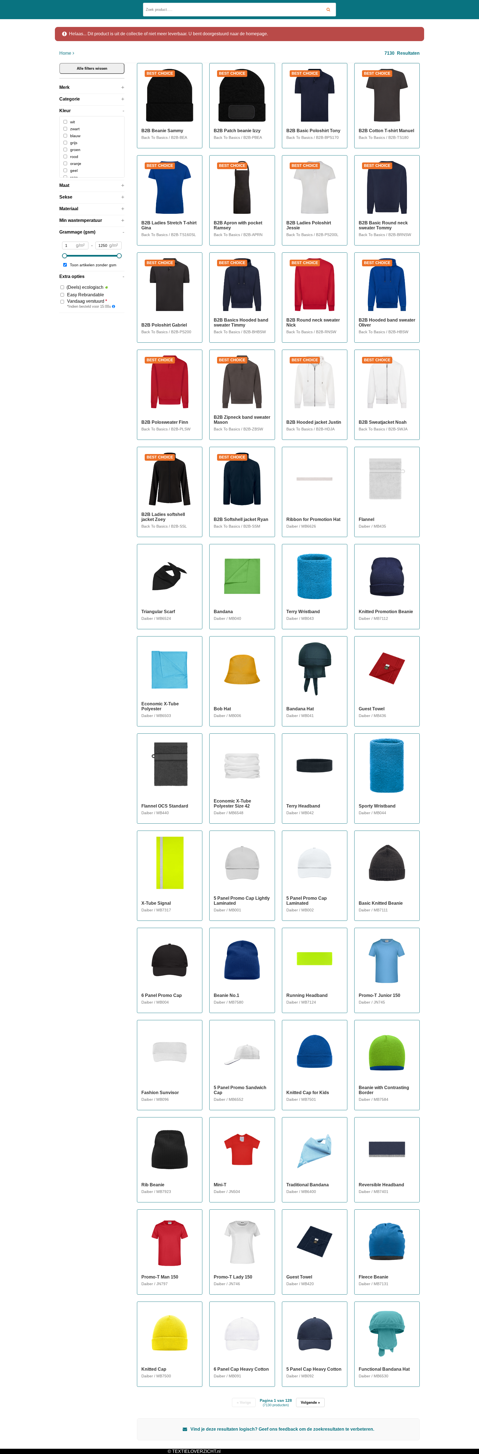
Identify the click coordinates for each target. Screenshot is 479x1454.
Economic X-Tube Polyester (160, 706)
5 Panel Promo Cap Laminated (306, 901)
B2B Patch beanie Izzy (237, 130)
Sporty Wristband (377, 806)
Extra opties (72, 276)
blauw (75, 136)
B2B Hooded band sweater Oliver (387, 322)
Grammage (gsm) (77, 232)
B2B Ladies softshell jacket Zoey (163, 517)
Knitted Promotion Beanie (386, 611)
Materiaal (68, 208)
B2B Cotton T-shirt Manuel (386, 130)
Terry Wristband (303, 611)
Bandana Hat (300, 708)
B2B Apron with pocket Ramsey (238, 225)
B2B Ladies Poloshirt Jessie (308, 225)
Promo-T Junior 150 (379, 995)
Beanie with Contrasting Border (384, 1090)
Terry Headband (303, 806)
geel (74, 170)
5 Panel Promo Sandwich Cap (240, 1090)
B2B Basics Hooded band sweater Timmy (241, 322)
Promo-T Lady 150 (233, 1277)
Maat (64, 185)
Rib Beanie (152, 1184)
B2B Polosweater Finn (164, 422)
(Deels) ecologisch (85, 287)
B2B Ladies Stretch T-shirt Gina (169, 225)
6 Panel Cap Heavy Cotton (241, 1369)
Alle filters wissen (92, 68)
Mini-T (220, 1184)
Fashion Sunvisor (160, 1092)
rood (74, 156)
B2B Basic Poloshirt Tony (313, 130)
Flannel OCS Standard (164, 806)
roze (74, 177)
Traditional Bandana (307, 1184)
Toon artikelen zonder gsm (93, 265)
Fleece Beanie (373, 1277)
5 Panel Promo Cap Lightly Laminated (242, 901)
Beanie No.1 (226, 995)
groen (75, 149)
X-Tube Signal (156, 903)
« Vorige (244, 1402)
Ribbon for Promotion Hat (313, 519)
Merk (64, 87)
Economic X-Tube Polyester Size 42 (232, 803)
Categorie (69, 99)
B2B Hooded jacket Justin (313, 422)
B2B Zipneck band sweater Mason (242, 420)
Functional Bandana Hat (384, 1369)
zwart (75, 129)
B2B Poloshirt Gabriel (164, 325)
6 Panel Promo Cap (161, 995)
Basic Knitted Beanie (381, 903)
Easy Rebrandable (85, 294)
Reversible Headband (381, 1184)
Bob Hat (222, 708)
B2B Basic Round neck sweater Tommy (383, 225)
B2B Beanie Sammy (162, 130)
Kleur (65, 110)
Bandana (223, 611)
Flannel (366, 519)
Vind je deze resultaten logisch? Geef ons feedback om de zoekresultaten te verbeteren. (281, 1429)
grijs (73, 143)
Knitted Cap (153, 1369)
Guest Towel (371, 708)
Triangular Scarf (158, 611)
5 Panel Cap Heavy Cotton (314, 1369)
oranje (75, 163)
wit (72, 122)
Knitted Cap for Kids (307, 1092)
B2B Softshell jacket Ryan (241, 519)
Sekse (65, 197)
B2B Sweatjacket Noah (383, 422)
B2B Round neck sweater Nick (313, 322)
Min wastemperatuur (80, 220)
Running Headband (307, 995)
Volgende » (310, 1402)
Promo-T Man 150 (159, 1277)
